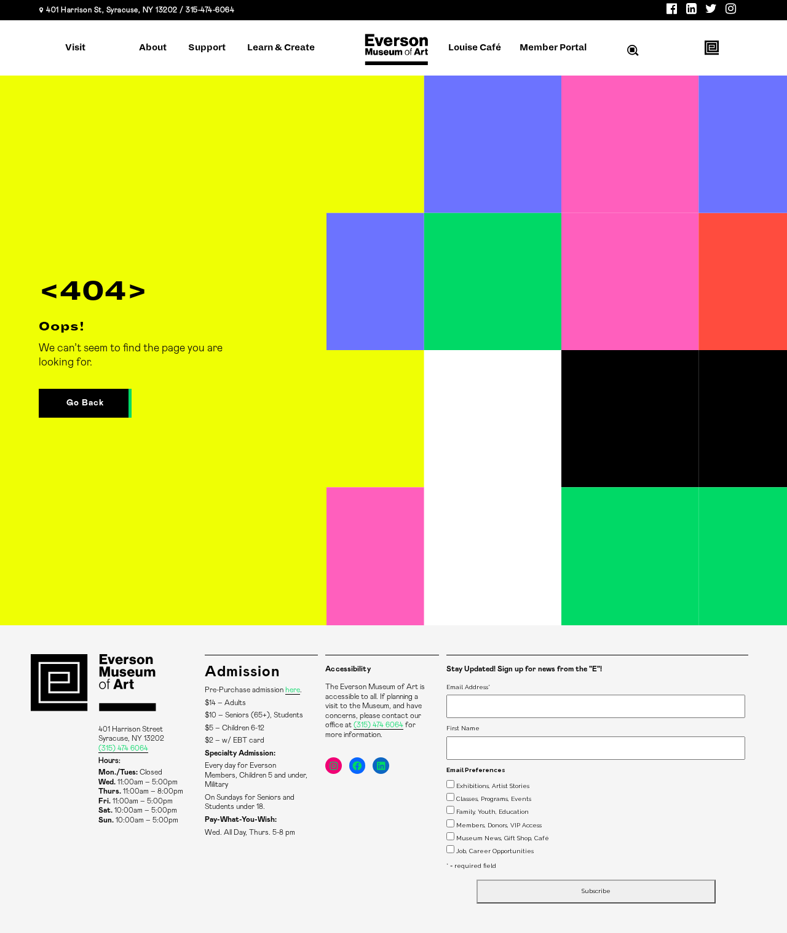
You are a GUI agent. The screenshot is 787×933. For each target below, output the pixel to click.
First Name (463, 728)
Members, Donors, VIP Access (499, 825)
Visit (75, 47)
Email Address (468, 687)
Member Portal (553, 47)
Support (207, 47)
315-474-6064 (210, 10)
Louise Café (474, 47)
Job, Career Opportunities (495, 851)
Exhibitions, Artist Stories (492, 786)
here (292, 689)
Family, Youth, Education (492, 811)
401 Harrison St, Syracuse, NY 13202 (112, 10)
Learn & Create (281, 47)
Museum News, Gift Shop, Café (502, 838)
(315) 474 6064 (123, 748)
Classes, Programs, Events (493, 798)
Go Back (85, 403)
